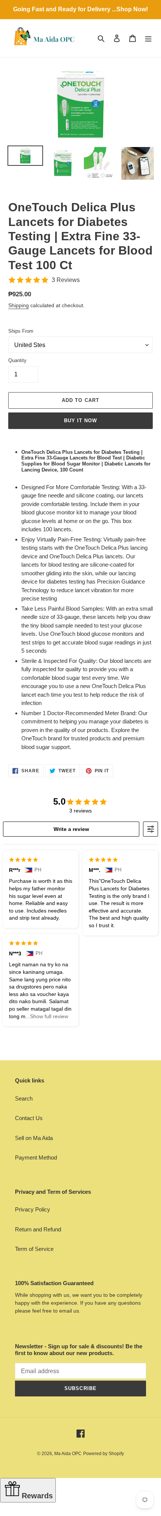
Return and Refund (38, 1229)
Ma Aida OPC (68, 1453)
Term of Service (34, 1249)
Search (24, 1098)
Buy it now (80, 420)
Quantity (17, 360)
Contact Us (29, 1118)
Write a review (71, 829)
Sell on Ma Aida (34, 1138)
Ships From (20, 331)
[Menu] (148, 38)
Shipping (18, 305)
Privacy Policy (32, 1209)
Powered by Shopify (103, 1453)
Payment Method (36, 1157)
